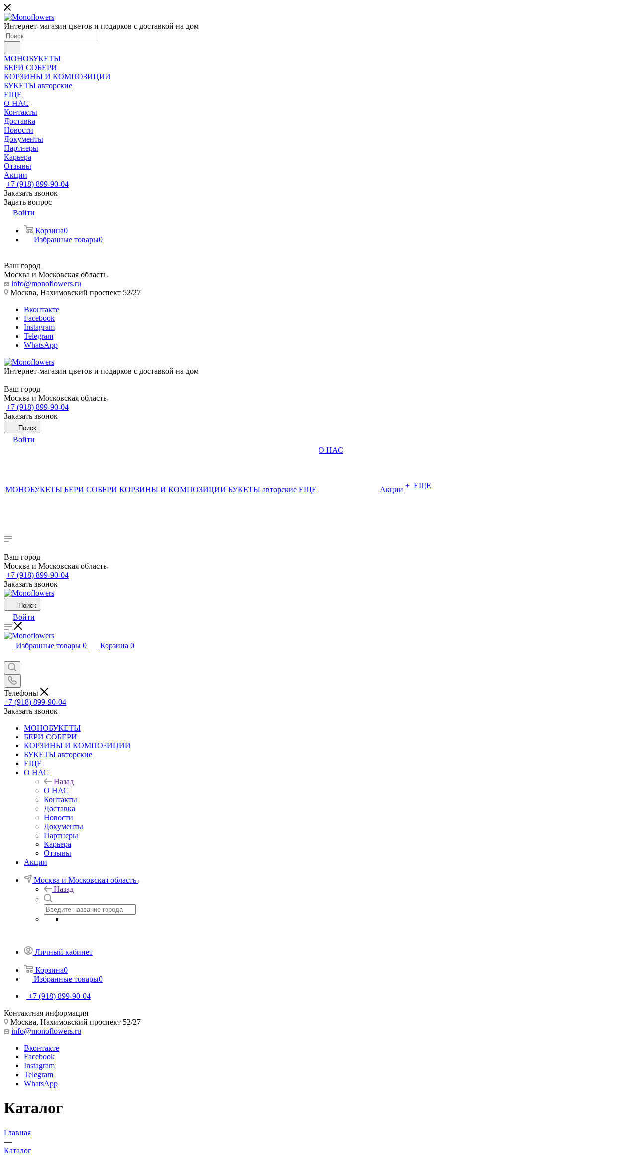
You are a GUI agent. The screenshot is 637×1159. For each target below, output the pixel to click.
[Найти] (12, 47)
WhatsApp (41, 345)
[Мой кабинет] (8, 656)
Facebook (39, 318)
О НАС (56, 790)
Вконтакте (41, 309)
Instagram (39, 327)
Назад (64, 781)
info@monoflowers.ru (46, 283)
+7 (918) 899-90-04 (37, 184)
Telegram (38, 336)
